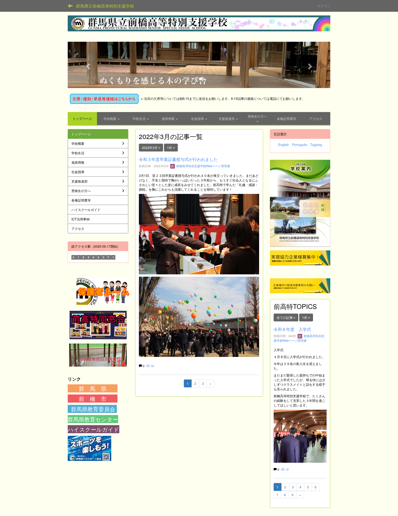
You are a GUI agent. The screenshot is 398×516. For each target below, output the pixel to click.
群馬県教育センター (93, 419)
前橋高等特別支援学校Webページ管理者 (202, 166)
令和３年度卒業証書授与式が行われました (178, 159)
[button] (87, 65)
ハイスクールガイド (93, 429)
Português (299, 144)
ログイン (323, 5)
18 (152, 366)
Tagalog (316, 144)
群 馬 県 (92, 388)
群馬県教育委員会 (93, 409)
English (283, 144)
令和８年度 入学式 (292, 329)
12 (286, 469)
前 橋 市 (92, 398)
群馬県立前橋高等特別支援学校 (105, 6)
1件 (170, 147)
